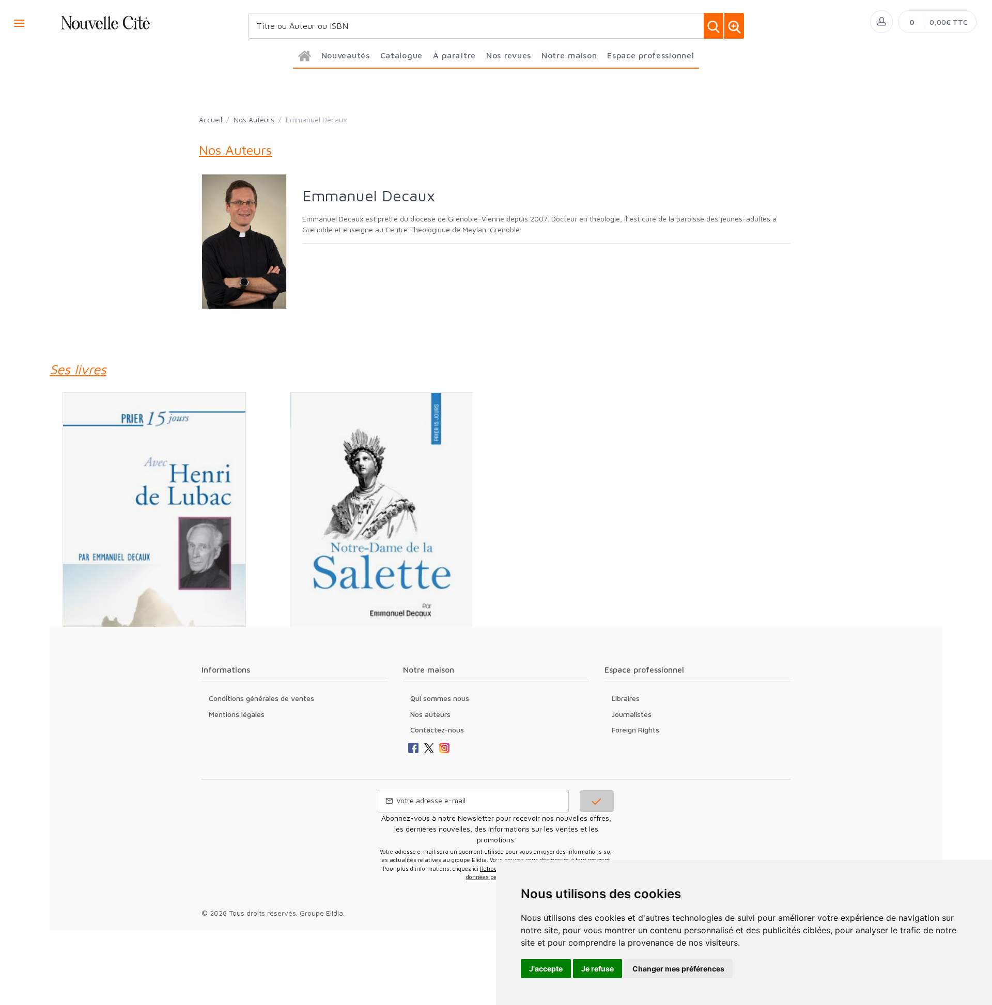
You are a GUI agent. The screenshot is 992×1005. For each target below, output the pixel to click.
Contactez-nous (437, 729)
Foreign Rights (635, 729)
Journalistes (632, 714)
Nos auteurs (430, 714)
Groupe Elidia (321, 912)
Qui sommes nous (439, 698)
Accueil (210, 119)
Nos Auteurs (254, 119)
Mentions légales (237, 714)
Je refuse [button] (597, 968)
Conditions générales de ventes (261, 698)
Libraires (626, 698)
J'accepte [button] (546, 968)
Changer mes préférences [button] (678, 968)
